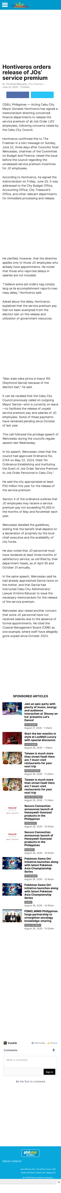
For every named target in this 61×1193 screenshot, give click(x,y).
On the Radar (30, 724)
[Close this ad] (58, 1182)
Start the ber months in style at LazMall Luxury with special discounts (40, 737)
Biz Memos (29, 850)
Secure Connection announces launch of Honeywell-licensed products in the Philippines (38, 812)
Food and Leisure (32, 771)
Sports (28, 902)
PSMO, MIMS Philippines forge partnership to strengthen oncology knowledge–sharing (41, 916)
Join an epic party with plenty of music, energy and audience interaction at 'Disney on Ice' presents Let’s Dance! (41, 712)
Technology (30, 823)
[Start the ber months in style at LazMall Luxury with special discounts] (12, 738)
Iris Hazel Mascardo (16, 84)
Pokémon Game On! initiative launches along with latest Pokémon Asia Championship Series (41, 865)
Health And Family (32, 925)
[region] (30, 36)
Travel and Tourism (33, 797)
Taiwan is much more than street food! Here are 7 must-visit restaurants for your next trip (39, 760)
